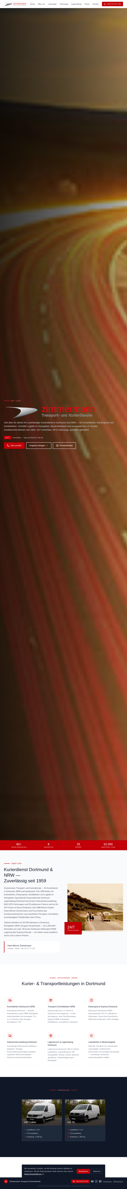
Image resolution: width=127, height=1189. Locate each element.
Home (32, 4)
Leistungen (52, 4)
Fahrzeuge (64, 4)
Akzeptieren (83, 1171)
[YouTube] (92, 1181)
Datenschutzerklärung (33, 1174)
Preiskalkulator (66, 445)
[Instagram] (96, 1181)
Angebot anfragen (37, 445)
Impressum (107, 1181)
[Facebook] (100, 1181)
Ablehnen (97, 1171)
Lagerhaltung (76, 4)
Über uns (41, 4)
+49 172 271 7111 (114, 4)
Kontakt (95, 4)
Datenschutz (118, 1181)
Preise (87, 4)
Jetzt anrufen (16, 445)
